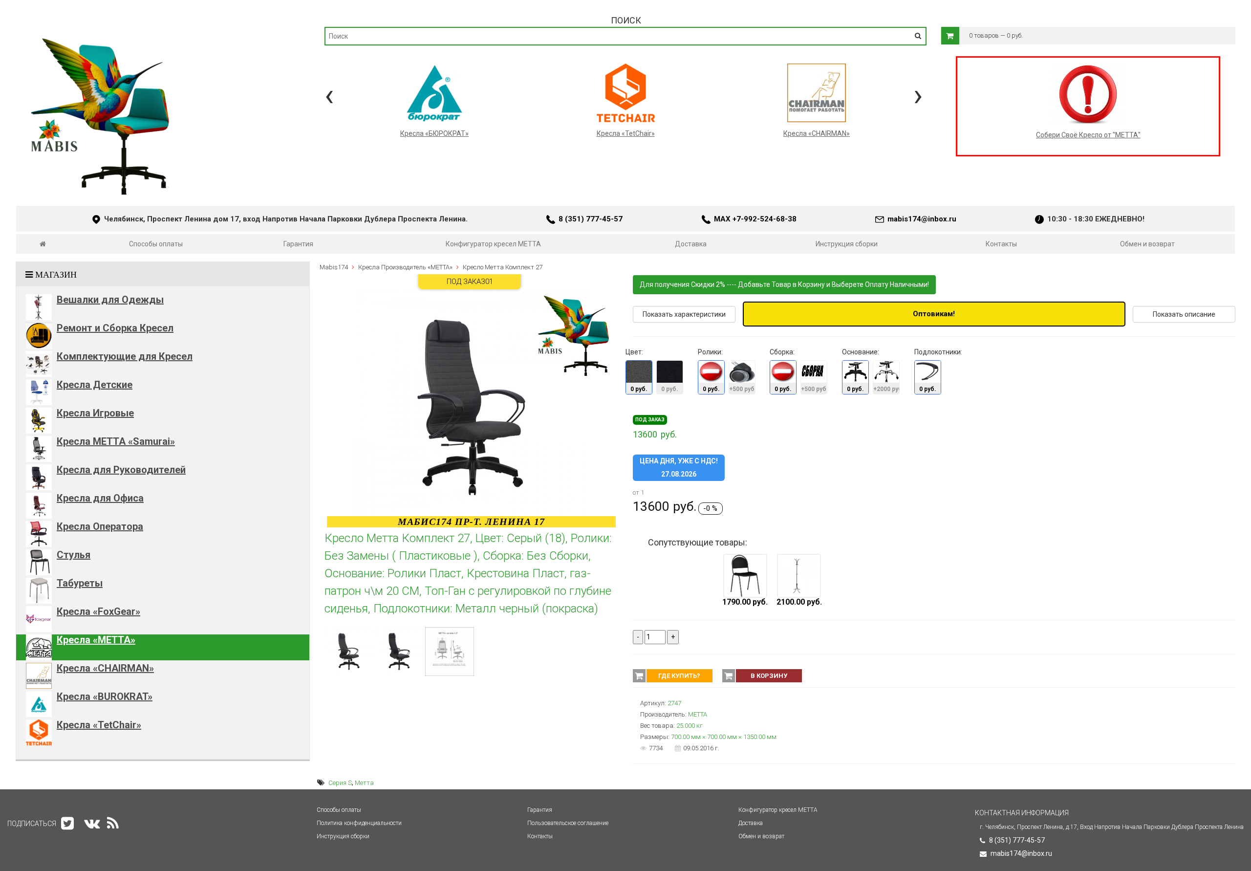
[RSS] (113, 823)
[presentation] (329, 95)
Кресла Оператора (100, 526)
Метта (364, 782)
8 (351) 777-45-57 (591, 219)
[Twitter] (67, 823)
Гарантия (298, 244)
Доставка (691, 244)
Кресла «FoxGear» (98, 611)
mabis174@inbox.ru (921, 219)
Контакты (1001, 244)
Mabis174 (334, 267)
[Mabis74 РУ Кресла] (101, 32)
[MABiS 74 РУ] (42, 244)
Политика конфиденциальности (359, 823)
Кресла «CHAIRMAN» (105, 668)
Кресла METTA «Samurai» (116, 441)
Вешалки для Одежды (110, 299)
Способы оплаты (156, 244)
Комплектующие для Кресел (125, 356)
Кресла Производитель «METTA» (405, 267)
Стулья (73, 555)
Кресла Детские (94, 385)
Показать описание (1184, 314)
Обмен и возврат (1147, 244)
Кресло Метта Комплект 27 (502, 267)
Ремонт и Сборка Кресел (115, 328)
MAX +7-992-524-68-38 (755, 219)
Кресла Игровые (95, 413)
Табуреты (80, 583)
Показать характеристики (684, 314)
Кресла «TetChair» (99, 725)
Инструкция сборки (847, 244)
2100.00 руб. (799, 602)
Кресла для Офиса (100, 498)
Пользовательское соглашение (567, 823)
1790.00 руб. (745, 602)
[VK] (92, 823)
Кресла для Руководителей (121, 470)
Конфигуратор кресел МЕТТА (493, 244)
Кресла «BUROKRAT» (104, 696)
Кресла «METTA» (96, 640)
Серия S (340, 782)
